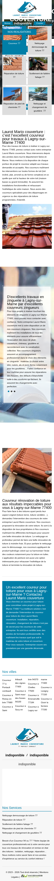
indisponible (23, 23)
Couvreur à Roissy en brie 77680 (7, 699)
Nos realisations (19, 32)
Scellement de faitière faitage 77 (17, 824)
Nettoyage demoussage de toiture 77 (20, 815)
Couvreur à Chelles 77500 (33, 687)
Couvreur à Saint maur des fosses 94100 (20, 696)
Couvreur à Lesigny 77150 (46, 691)
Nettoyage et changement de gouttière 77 (22, 833)
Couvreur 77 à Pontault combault (6, 685)
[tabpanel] (27, 343)
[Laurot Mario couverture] (27, 9)
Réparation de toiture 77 (13, 820)
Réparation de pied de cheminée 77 (19, 828)
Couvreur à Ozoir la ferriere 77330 (46, 704)
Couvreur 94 (20, 840)
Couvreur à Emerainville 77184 (33, 699)
